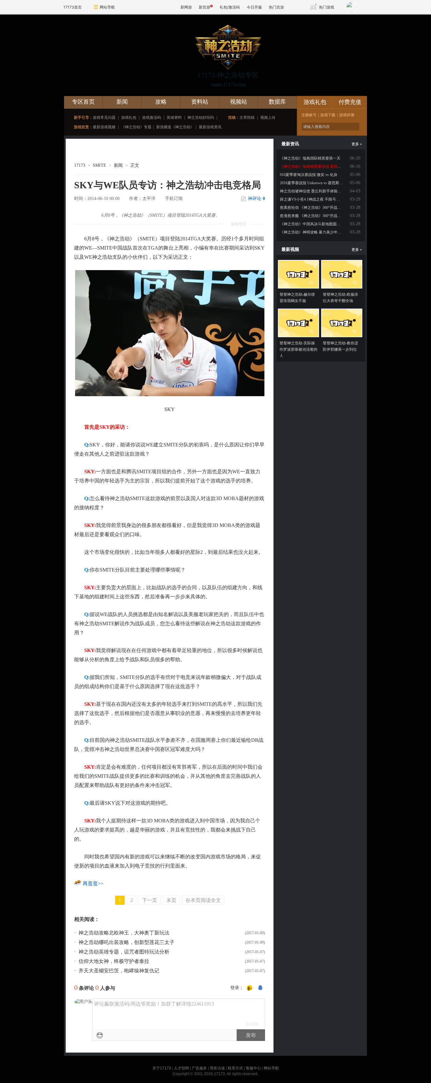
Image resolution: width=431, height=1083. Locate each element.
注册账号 (308, 115)
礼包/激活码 (230, 7)
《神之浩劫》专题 (136, 127)
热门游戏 (326, 7)
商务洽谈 (217, 1068)
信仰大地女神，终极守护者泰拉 (114, 961)
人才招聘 (181, 1068)
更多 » (356, 144)
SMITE (99, 165)
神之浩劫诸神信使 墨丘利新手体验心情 (312, 191)
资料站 (199, 102)
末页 (171, 900)
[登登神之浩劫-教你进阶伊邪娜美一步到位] (342, 322)
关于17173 (161, 1068)
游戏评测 (346, 115)
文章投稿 (247, 117)
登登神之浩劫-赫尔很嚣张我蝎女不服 (297, 297)
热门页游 (276, 7)
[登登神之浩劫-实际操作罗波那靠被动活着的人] (298, 322)
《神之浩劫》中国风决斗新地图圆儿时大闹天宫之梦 (323, 224)
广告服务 (199, 1068)
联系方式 (235, 1068)
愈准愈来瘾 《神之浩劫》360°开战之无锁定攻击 (320, 216)
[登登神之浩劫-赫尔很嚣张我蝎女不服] (298, 274)
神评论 (256, 198)
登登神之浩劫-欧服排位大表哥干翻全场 (340, 297)
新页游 (204, 7)
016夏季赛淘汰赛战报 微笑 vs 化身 (308, 174)
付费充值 (350, 102)
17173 (79, 165)
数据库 (277, 102)
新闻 (122, 102)
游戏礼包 (128, 117)
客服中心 (253, 1068)
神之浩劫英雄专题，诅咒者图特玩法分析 (124, 951)
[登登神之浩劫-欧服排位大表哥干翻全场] (342, 274)
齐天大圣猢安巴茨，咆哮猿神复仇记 (119, 970)
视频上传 (267, 117)
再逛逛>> (93, 883)
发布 (251, 1035)
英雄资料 (174, 117)
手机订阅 (174, 198)
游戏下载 (327, 115)
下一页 (149, 900)
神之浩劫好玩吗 (200, 117)
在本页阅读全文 (203, 900)
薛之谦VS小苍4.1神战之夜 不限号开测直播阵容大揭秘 (325, 199)
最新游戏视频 (104, 127)
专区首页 (83, 102)
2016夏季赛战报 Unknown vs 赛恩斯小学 (313, 183)
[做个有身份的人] (249, 988)
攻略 (161, 102)
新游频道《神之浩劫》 (175, 127)
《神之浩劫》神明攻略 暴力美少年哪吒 (312, 232)
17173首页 (72, 7)
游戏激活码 (151, 117)
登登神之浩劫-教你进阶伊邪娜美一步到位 (340, 346)
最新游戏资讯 (210, 127)
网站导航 (107, 7)
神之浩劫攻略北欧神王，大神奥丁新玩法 (124, 932)
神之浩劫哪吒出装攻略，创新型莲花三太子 (126, 942)
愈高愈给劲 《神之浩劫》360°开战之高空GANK (320, 207)
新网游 (186, 7)
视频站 (238, 102)
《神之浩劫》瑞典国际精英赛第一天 (310, 158)
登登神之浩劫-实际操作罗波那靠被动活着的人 (298, 349)
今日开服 (254, 7)
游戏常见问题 (104, 117)
